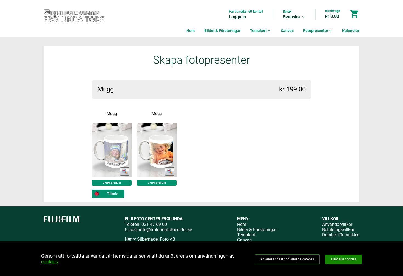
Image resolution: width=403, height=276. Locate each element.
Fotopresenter (318, 30)
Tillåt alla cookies (343, 259)
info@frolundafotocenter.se (165, 229)
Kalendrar (350, 30)
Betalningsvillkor (338, 229)
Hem (190, 30)
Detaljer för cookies (340, 234)
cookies (49, 261)
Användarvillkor (337, 224)
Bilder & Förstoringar (222, 30)
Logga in (237, 16)
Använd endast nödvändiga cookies (287, 259)
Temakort (260, 30)
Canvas (287, 30)
